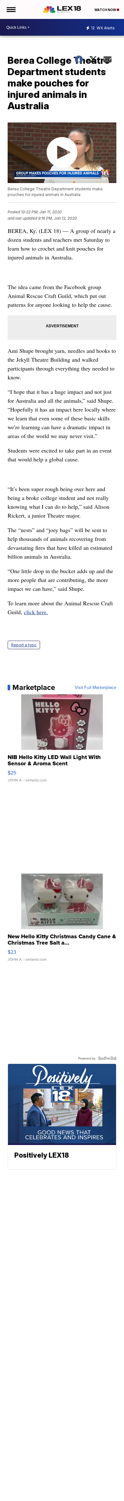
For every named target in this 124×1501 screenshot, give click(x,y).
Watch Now (105, 10)
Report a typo (24, 645)
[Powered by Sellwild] (107, 1058)
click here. (36, 612)
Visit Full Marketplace (95, 687)
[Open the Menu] (11, 9)
